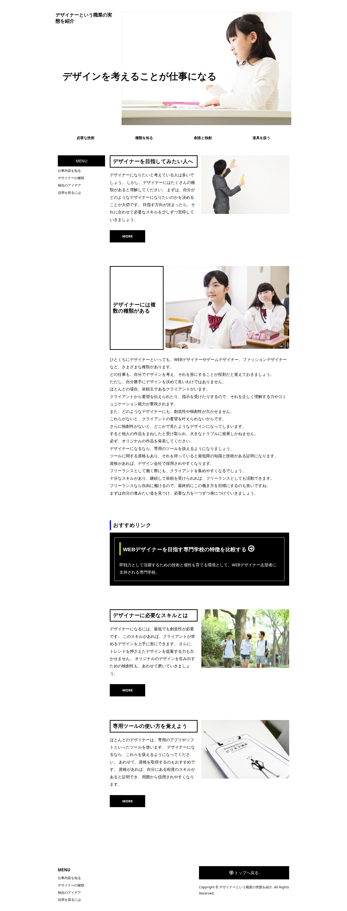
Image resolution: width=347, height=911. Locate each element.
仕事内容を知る (69, 170)
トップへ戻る (246, 872)
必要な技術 (85, 137)
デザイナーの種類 (71, 178)
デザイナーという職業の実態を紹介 (83, 18)
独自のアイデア (69, 185)
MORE (127, 236)
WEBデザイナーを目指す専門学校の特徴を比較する (185, 549)
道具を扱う (261, 137)
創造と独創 (203, 137)
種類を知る (144, 137)
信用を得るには (69, 192)
